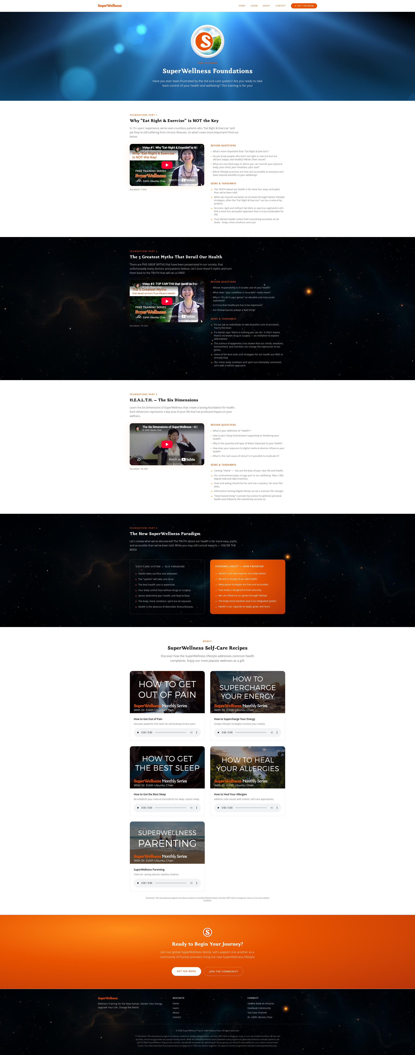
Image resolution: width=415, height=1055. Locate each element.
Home (242, 6)
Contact (281, 6)
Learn (254, 6)
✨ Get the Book (304, 5)
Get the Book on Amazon (261, 1003)
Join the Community (223, 971)
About (266, 6)
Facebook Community (259, 1008)
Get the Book (186, 971)
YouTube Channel (257, 1012)
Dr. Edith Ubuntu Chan (260, 1017)
